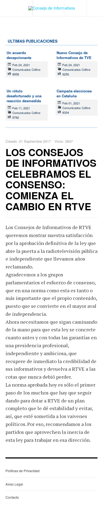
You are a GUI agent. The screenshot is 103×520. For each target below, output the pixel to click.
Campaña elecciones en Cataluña (74, 93)
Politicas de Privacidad (22, 470)
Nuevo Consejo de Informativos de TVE (74, 55)
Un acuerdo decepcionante (19, 55)
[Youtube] (85, 2)
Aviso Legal (14, 484)
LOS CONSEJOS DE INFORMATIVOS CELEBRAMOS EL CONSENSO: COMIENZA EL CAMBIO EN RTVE (50, 179)
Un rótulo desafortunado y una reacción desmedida (24, 95)
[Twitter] (80, 2)
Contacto (12, 497)
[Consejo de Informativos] (51, 8)
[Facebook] (76, 2)
